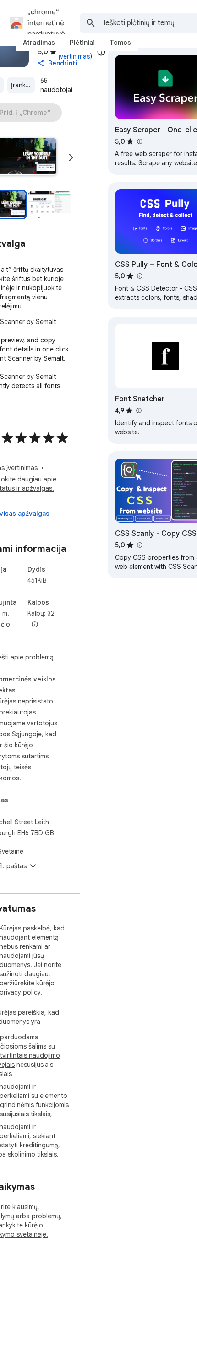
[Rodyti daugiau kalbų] (34, 624)
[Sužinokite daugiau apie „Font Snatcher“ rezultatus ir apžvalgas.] (138, 411)
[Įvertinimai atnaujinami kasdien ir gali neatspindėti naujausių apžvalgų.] (101, 52)
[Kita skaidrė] (71, 157)
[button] (49, 204)
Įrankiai (21, 85)
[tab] (39, 42)
